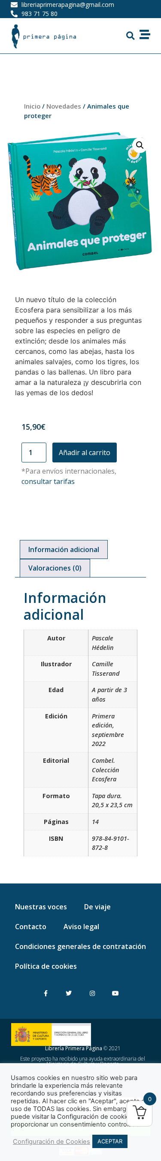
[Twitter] (69, 993)
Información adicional (63, 549)
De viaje (97, 906)
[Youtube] (115, 993)
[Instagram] (92, 993)
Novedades (63, 106)
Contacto (30, 926)
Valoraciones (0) (55, 568)
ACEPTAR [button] (109, 1141)
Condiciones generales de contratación (80, 946)
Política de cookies (46, 966)
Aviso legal (81, 926)
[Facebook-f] (45, 993)
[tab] (64, 549)
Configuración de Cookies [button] (51, 1141)
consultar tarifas (48, 481)
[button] (130, 36)
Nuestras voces (41, 906)
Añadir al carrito (84, 452)
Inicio (32, 106)
